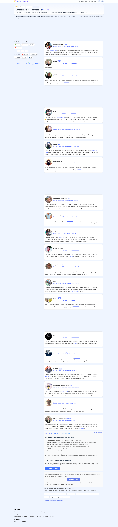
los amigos (81, 428)
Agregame (22, 1)
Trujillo (73, 300)
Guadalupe (73, 113)
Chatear (18, 63)
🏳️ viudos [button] (24, 57)
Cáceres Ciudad (74, 46)
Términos (38, 516)
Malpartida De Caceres (93, 494)
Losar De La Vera (76, 266)
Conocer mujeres (18, 511)
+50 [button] (22, 51)
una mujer (61, 237)
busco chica (75, 291)
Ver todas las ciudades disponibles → (53, 500)
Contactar (31, 516)
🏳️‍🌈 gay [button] (30, 57)
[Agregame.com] (17, 7)
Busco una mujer (61, 117)
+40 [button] (18, 51)
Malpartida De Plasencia (82, 494)
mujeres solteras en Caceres (61, 483)
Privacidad (45, 516)
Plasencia (74, 63)
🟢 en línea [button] (17, 44)
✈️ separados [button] (34, 54)
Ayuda (25, 516)
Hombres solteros (93, 1)
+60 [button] (26, 51)
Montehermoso (77, 353)
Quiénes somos (17, 516)
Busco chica (48, 376)
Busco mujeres (53, 50)
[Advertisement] (55, 30)
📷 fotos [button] (32, 44)
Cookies (52, 516)
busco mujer (76, 306)
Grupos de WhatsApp (40, 511)
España (63, 46)
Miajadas (53, 497)
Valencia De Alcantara (77, 129)
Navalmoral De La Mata (56, 494)
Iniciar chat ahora (52, 468)
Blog (15, 521)
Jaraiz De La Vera (65, 497)
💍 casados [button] (17, 57)
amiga (71, 256)
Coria (75, 403)
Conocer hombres (28, 511)
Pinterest (24, 521)
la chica (79, 169)
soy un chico (70, 221)
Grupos (28, 63)
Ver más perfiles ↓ (98, 432)
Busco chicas (64, 391)
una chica (66, 82)
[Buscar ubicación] (99, 1)
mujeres (75, 343)
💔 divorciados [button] (25, 54)
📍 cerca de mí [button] (18, 47)
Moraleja (46, 497)
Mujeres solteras (83, 1)
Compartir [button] (37, 63)
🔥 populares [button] (25, 44)
